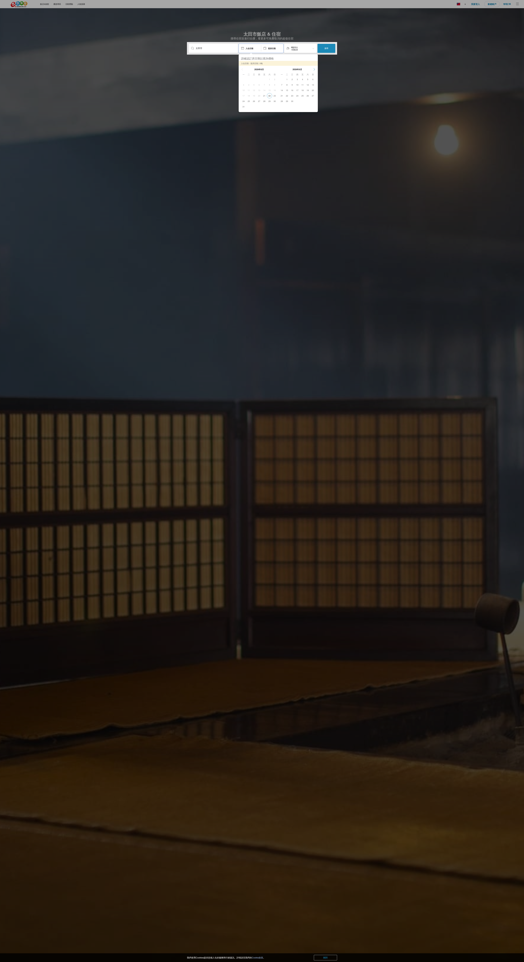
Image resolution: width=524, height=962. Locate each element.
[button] (242, 69)
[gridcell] (269, 79)
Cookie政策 (257, 957)
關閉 (325, 957)
